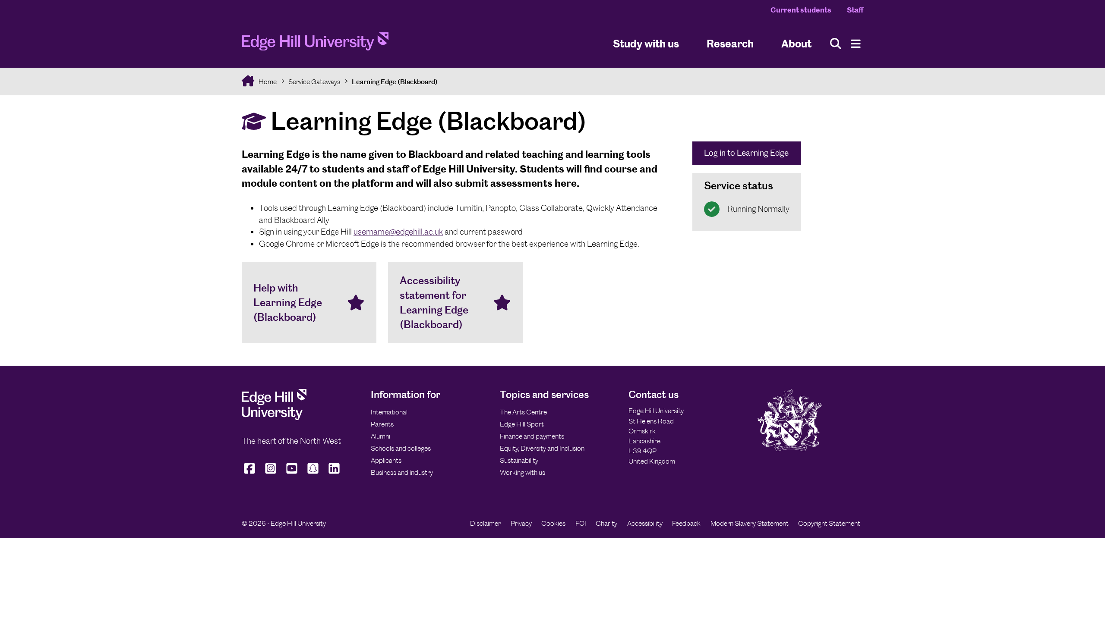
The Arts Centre (523, 412)
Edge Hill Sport (522, 424)
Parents (382, 424)
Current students (800, 10)
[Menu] (855, 44)
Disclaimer (485, 523)
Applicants (386, 460)
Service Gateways (314, 82)
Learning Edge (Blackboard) (395, 82)
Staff (855, 10)
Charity (606, 523)
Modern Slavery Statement (749, 523)
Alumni (380, 436)
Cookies (553, 523)
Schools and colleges (401, 448)
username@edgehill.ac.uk (398, 232)
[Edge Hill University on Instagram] (271, 474)
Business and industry (402, 472)
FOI (580, 523)
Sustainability (519, 460)
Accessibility (645, 523)
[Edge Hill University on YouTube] (292, 474)
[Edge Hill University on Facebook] (250, 474)
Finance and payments (532, 436)
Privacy (521, 523)
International (389, 412)
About (796, 43)
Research (730, 43)
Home (267, 82)
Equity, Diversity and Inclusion (542, 448)
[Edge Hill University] (274, 418)
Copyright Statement (829, 523)
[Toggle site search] (835, 44)
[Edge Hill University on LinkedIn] (334, 474)
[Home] (315, 44)
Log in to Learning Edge (746, 153)
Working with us (522, 472)
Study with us (646, 43)
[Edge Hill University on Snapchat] (313, 474)
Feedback (686, 523)
